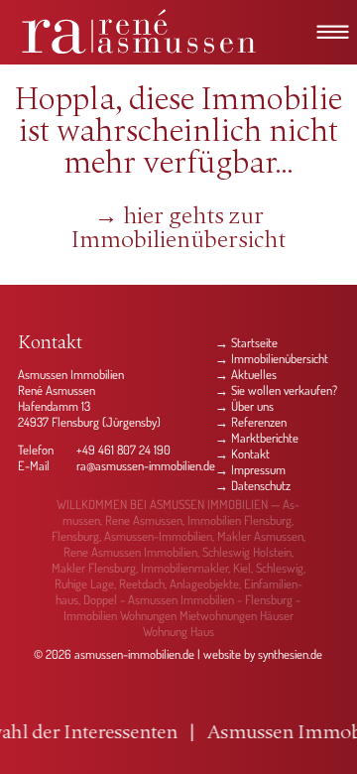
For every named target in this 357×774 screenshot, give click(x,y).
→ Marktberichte (256, 438)
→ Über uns (244, 406)
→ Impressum (250, 469)
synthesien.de (290, 654)
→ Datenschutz (253, 485)
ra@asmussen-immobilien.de (145, 465)
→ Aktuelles (246, 374)
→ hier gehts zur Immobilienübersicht (178, 229)
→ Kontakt (242, 453)
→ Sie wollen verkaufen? (276, 390)
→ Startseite (246, 342)
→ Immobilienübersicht (271, 358)
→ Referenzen (251, 422)
